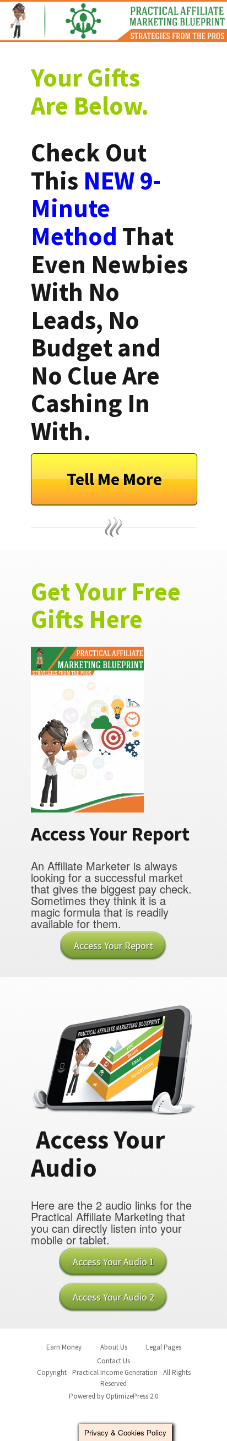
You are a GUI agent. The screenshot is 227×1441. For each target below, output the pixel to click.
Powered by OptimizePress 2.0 (113, 1396)
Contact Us (113, 1361)
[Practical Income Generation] (113, 21)
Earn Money (64, 1347)
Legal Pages (163, 1347)
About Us (113, 1347)
